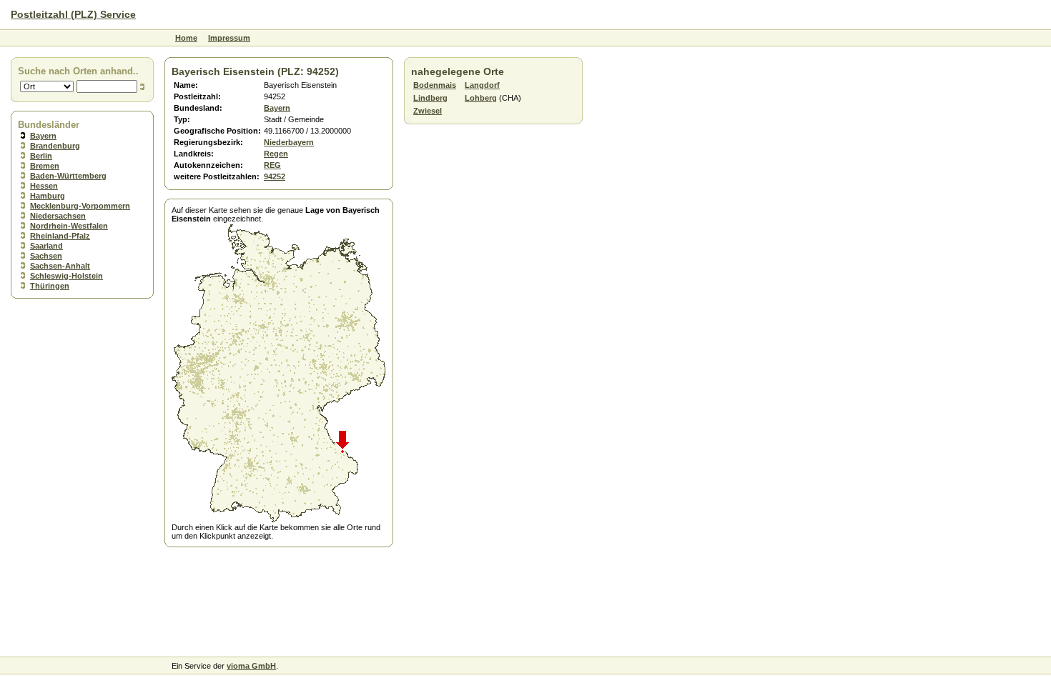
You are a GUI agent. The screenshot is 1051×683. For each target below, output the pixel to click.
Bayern (43, 135)
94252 (274, 176)
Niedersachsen (58, 215)
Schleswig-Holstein (66, 275)
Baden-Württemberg (68, 175)
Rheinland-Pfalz (60, 235)
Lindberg (430, 98)
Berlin (41, 155)
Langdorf (482, 85)
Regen (276, 153)
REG (272, 165)
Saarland (46, 245)
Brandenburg (55, 145)
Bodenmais (434, 85)
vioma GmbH (251, 666)
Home (186, 38)
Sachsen (46, 255)
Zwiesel (427, 110)
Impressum (229, 38)
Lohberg (481, 98)
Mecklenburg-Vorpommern (80, 205)
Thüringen (49, 285)
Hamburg (47, 195)
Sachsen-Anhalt (60, 265)
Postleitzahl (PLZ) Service (73, 14)
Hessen (44, 185)
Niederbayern (289, 142)
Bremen (44, 165)
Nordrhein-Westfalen (69, 225)
